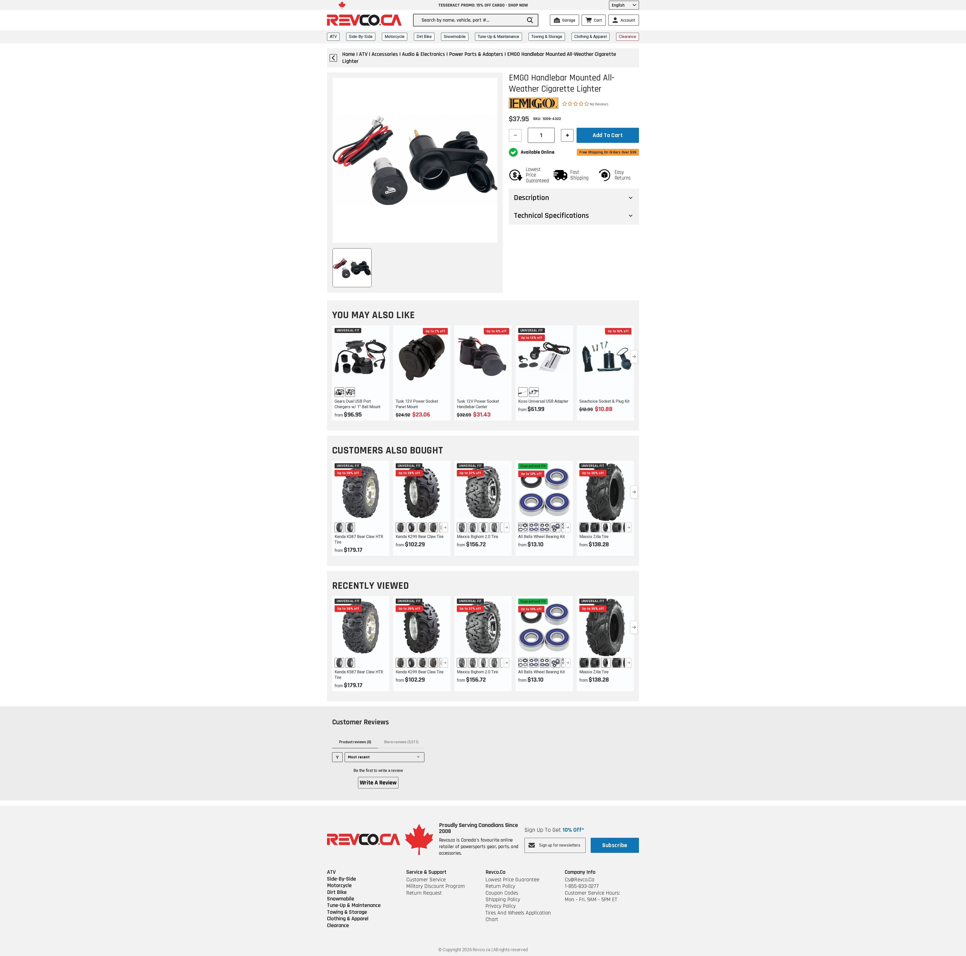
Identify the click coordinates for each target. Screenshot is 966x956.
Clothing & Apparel (590, 36)
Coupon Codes (502, 893)
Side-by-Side (361, 36)
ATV (333, 36)
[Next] (445, 527)
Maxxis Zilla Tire (594, 536)
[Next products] (634, 356)
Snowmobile (455, 36)
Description (531, 197)
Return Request (424, 893)
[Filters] (337, 757)
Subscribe (614, 845)
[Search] (530, 20)
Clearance (627, 36)
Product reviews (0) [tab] (355, 742)
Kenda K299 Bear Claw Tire (420, 536)
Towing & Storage (546, 36)
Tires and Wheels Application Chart (518, 916)
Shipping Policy (503, 899)
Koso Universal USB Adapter (543, 401)
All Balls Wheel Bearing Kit (541, 536)
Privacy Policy (501, 906)
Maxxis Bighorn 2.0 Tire (477, 536)
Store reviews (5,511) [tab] (401, 742)
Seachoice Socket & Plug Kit (604, 401)
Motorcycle (395, 36)
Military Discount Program (435, 886)
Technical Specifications (551, 215)
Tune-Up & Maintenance (498, 36)
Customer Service (426, 880)
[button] (576, 104)
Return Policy (500, 886)
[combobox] (472, 20)
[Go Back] (333, 58)
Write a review (378, 782)
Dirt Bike (424, 36)
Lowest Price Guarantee (512, 880)
